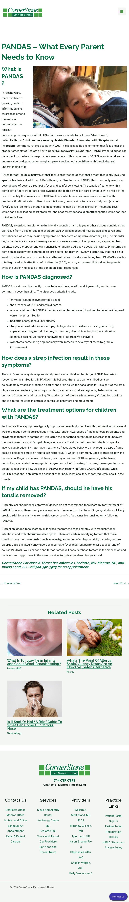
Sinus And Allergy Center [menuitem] (48, 812)
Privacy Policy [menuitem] (113, 847)
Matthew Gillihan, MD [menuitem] (81, 828)
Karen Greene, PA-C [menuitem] (81, 844)
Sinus (10, 733)
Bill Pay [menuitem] (113, 837)
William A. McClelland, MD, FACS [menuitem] (81, 815)
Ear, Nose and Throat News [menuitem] (48, 849)
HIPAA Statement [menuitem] (113, 842)
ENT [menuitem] (48, 825)
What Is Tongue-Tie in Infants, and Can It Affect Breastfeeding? (34, 662)
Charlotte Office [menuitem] (15, 809)
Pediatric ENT (14, 668)
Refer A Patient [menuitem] (15, 836)
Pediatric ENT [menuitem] (48, 831)
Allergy (70, 672)
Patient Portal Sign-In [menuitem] (113, 818)
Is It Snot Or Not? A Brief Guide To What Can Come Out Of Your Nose (34, 725)
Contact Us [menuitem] (15, 800)
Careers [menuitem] (15, 841)
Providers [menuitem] (81, 800)
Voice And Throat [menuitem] (48, 836)
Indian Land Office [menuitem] (15, 820)
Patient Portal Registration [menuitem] (113, 829)
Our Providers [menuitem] (48, 841)
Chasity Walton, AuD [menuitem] (81, 865)
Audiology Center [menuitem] (48, 820)
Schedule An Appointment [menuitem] (15, 828)
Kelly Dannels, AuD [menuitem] (80, 873)
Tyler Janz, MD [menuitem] (81, 836)
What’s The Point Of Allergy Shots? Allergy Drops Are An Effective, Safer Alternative (89, 663)
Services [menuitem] (48, 800)
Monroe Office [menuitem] (15, 815)
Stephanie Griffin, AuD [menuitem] (80, 854)
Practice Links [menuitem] (113, 803)
